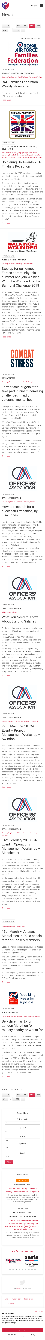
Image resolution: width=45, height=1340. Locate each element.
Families (11, 77)
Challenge (5, 264)
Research (18, 502)
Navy (11, 155)
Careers (4, 721)
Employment (22, 153)
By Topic (22, 1128)
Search (22, 1153)
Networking (6, 502)
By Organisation (23, 1119)
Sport (25, 264)
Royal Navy (11, 157)
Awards (8, 153)
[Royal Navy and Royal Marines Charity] (13, 1261)
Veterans (32, 157)
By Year (22, 1136)
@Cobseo (19, 1288)
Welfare (39, 77)
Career (9, 612)
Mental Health (22, 382)
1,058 (17, 30)
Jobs (16, 721)
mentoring (5, 155)
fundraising (18, 264)
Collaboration (6, 927)
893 (38, 26)
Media (35, 153)
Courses (14, 153)
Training (26, 833)
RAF (16, 77)
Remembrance (22, 155)
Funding (12, 1016)
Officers (20, 833)
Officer (12, 502)
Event (13, 927)
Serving (18, 157)
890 (18, 26)
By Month (22, 1144)
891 (25, 26)
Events (29, 153)
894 (4, 30)
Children (4, 77)
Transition (32, 77)
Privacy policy (38, 1311)
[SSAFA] (31, 1261)
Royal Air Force (23, 77)
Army (3, 153)
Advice (4, 612)
